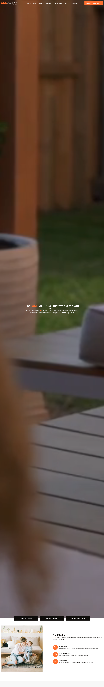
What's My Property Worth (93, 3)
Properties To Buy (26, 618)
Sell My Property (52, 618)
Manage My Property (78, 618)
